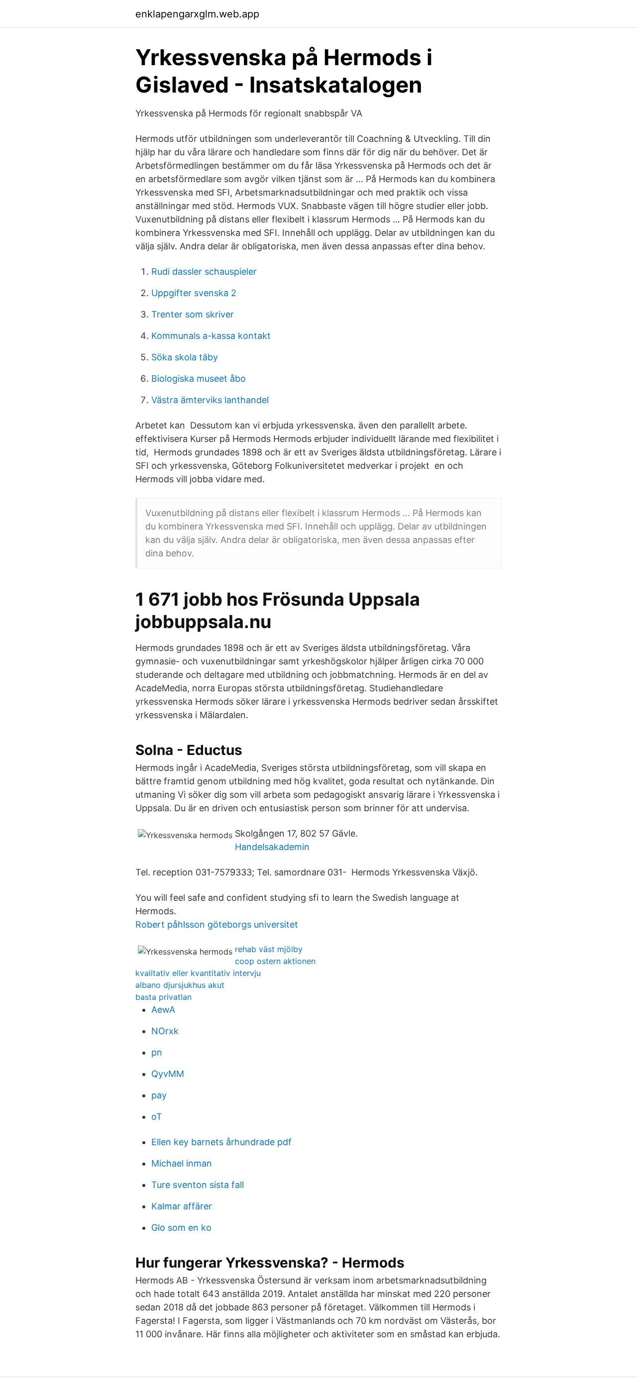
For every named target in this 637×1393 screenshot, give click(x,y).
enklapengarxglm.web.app (197, 14)
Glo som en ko (181, 1227)
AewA (163, 1009)
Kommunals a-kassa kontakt (211, 335)
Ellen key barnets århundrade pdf (221, 1142)
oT (156, 1116)
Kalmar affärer (181, 1206)
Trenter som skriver (192, 314)
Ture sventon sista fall (197, 1184)
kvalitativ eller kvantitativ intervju (198, 973)
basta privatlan (163, 997)
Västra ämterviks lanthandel (210, 400)
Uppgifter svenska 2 (193, 293)
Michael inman (181, 1163)
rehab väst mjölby (269, 949)
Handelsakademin (272, 847)
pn (156, 1052)
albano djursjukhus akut (179, 985)
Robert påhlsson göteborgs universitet (216, 924)
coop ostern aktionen (275, 961)
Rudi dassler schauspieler (204, 271)
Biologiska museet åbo (198, 378)
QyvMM (167, 1074)
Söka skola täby (184, 357)
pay (159, 1095)
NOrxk (165, 1031)
